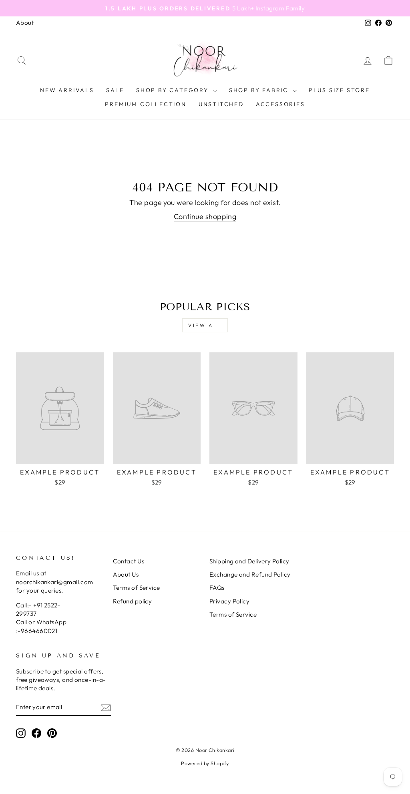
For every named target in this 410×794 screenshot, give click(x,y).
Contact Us (129, 561)
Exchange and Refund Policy (250, 574)
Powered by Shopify (205, 763)
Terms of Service (136, 587)
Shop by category (173, 90)
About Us (126, 574)
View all (205, 325)
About (25, 22)
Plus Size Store (339, 90)
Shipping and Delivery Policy (249, 561)
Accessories (280, 104)
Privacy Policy (229, 601)
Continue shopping (205, 216)
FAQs (217, 587)
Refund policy (132, 601)
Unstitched (221, 104)
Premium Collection (145, 104)
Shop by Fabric (260, 90)
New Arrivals (67, 90)
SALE (115, 90)
